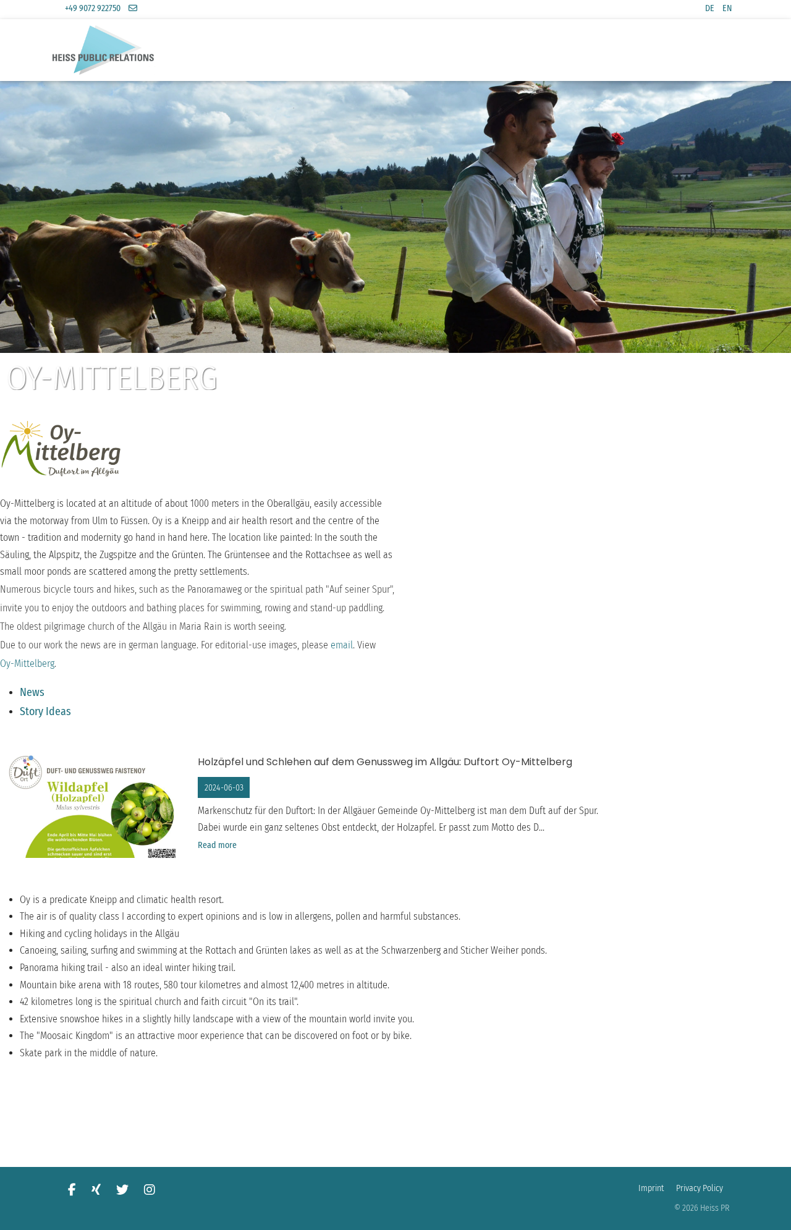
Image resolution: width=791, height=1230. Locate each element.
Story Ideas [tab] (45, 711)
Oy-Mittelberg (27, 663)
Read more (217, 845)
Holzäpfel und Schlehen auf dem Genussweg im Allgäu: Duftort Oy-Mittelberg (385, 762)
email (342, 645)
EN (727, 8)
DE (709, 8)
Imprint (651, 1188)
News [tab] (32, 692)
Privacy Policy (699, 1188)
